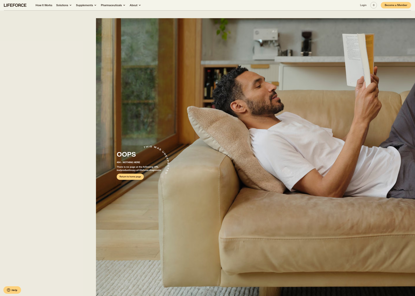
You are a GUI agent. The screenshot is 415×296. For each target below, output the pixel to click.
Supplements (84, 5)
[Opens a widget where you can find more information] (12, 290)
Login (363, 5)
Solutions (62, 5)
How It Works (44, 5)
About (133, 5)
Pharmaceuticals (111, 5)
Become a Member (396, 5)
